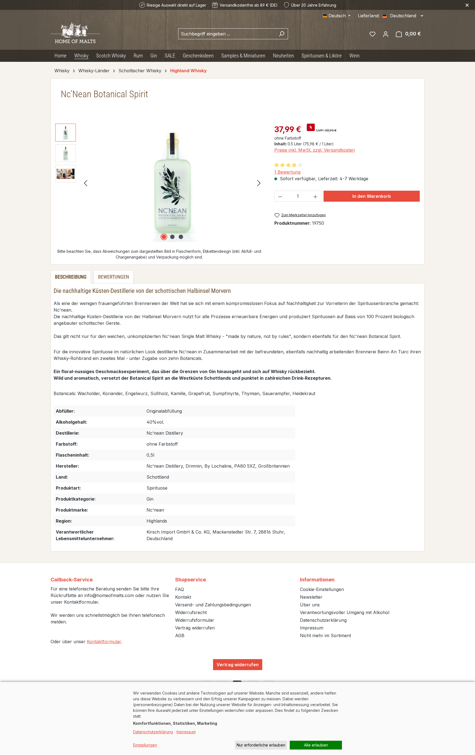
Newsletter (311, 597)
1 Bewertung (287, 172)
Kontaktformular (104, 641)
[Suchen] (281, 33)
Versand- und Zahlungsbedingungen (213, 604)
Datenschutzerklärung (323, 620)
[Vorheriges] (85, 183)
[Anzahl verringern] (280, 196)
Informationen (317, 579)
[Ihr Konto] (385, 33)
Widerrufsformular (194, 620)
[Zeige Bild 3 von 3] (181, 237)
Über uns (310, 604)
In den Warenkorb (371, 196)
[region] (159, 183)
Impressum (311, 628)
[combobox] (226, 33)
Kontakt (183, 597)
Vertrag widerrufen (195, 628)
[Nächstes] (259, 183)
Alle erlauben (316, 745)
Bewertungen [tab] (113, 277)
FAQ (179, 589)
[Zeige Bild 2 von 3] (172, 237)
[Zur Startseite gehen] (75, 33)
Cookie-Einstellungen (322, 589)
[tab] (71, 277)
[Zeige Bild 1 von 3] (164, 237)
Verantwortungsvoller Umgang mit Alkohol (344, 612)
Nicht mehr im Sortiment (325, 635)
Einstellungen (145, 745)
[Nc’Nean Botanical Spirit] (172, 183)
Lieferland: (369, 15)
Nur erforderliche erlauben (261, 745)
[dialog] (237, 718)
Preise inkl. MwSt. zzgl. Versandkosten (314, 150)
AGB (179, 635)
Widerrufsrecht (191, 612)
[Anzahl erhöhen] (315, 196)
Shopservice (190, 579)
